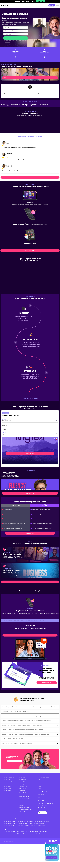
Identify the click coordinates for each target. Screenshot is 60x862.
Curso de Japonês (7, 790)
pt (42, 812)
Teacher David (22, 792)
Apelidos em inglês (30, 831)
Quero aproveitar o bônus (30, 635)
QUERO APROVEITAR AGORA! (11, 38)
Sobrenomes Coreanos (22, 833)
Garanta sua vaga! (30, 250)
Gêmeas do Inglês (23, 786)
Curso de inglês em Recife (38, 823)
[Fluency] (4, 5)
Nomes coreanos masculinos (45, 833)
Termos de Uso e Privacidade (25, 809)
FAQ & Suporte (41, 800)
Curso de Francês (7, 784)
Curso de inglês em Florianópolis (38, 825)
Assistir (5, 77)
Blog (39, 779)
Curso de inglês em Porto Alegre (25, 823)
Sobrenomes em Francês (20, 835)
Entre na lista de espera (14, 761)
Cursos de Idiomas (9, 777)
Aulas (39, 781)
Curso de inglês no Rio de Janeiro (42, 821)
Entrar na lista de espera (30, 177)
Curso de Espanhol (8, 781)
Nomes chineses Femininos (33, 835)
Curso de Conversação (24, 798)
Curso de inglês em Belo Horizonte (25, 821)
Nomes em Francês (33, 833)
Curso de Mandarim (8, 795)
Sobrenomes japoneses (9, 835)
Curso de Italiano (7, 786)
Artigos (39, 786)
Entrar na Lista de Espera (30, 582)
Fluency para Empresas (24, 807)
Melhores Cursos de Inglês (9, 831)
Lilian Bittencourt (23, 788)
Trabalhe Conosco (23, 800)
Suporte (21, 805)
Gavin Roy (21, 784)
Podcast (39, 784)
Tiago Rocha (22, 790)
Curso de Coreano (7, 792)
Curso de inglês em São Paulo (10, 821)
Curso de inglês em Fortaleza (10, 825)
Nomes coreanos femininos (41, 831)
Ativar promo (41, 1)
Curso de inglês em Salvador (10, 823)
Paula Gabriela (22, 781)
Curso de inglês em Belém (23, 825)
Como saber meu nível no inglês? (30, 398)
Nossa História (41, 794)
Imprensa (21, 803)
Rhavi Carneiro (22, 779)
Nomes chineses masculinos (10, 833)
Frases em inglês (20, 831)
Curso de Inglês (7, 779)
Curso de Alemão (7, 788)
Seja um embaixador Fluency (25, 811)
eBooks (39, 788)
